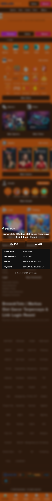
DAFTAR (13, 243)
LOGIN (38, 243)
